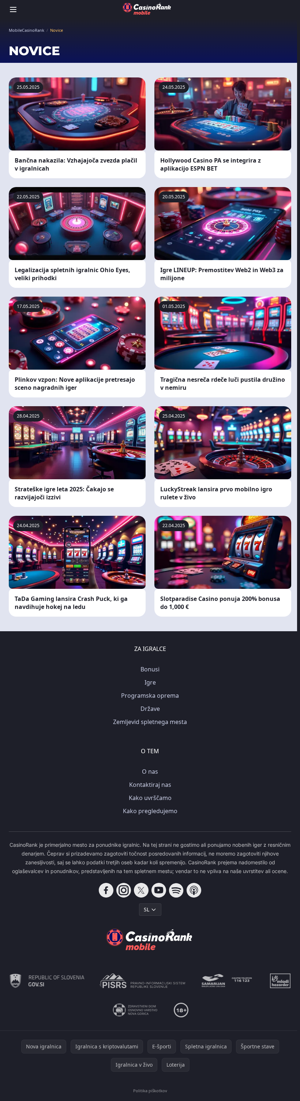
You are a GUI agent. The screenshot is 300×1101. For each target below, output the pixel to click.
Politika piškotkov (150, 1090)
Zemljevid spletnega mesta (150, 722)
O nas (150, 771)
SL (146, 909)
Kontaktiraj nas (150, 785)
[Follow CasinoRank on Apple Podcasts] (194, 890)
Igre (150, 682)
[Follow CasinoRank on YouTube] (158, 890)
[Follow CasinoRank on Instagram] (123, 890)
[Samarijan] (227, 981)
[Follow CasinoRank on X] (141, 890)
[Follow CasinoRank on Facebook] (106, 890)
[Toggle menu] (13, 9)
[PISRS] (142, 981)
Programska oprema (150, 696)
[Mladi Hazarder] (280, 981)
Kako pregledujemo (150, 811)
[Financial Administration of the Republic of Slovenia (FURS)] (47, 981)
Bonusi (150, 669)
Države (150, 709)
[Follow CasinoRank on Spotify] (176, 890)
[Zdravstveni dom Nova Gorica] (135, 1010)
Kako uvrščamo (150, 798)
